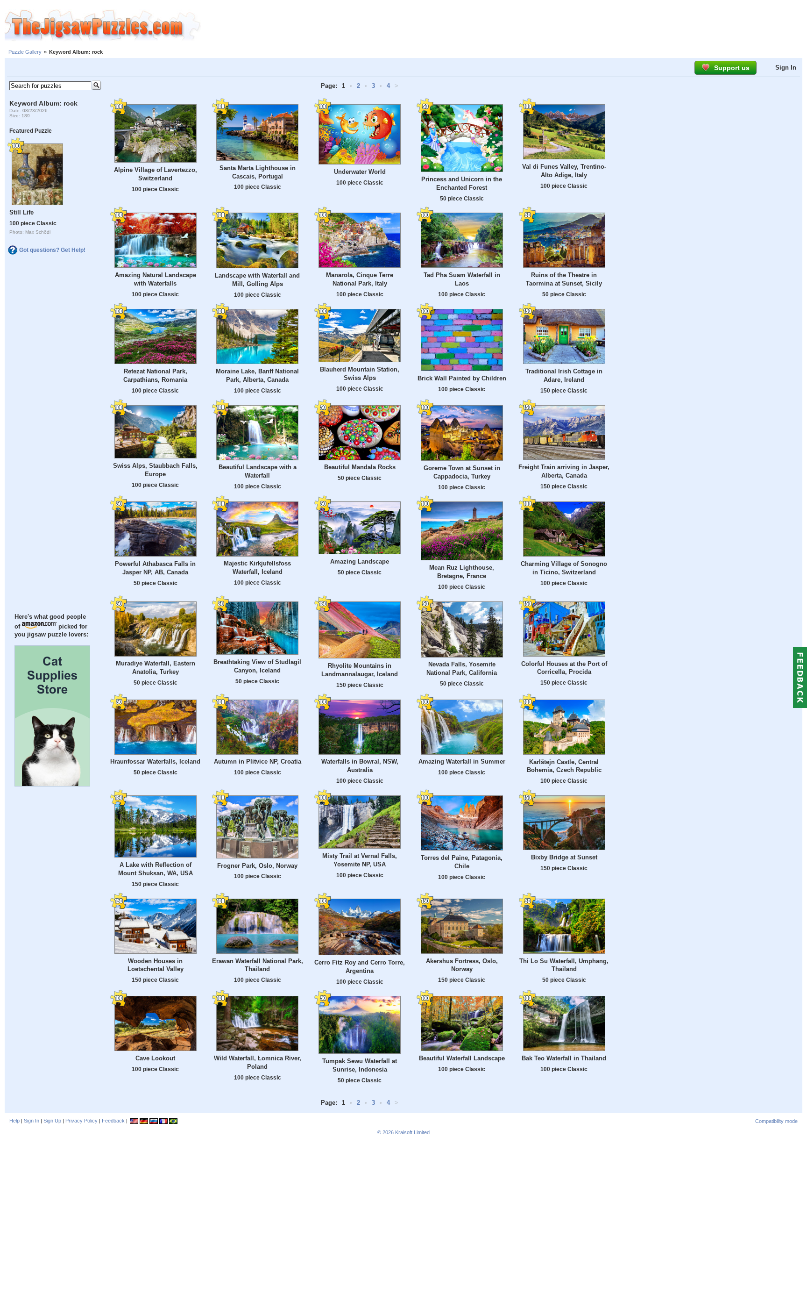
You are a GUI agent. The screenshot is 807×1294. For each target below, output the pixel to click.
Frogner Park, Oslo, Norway (257, 865)
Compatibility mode (776, 1121)
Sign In (785, 67)
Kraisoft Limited (412, 1132)
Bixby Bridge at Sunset (564, 857)
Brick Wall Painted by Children (462, 378)
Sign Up (52, 1120)
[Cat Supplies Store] (52, 784)
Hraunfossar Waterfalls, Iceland (155, 761)
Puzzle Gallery (25, 52)
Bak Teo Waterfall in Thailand (564, 1058)
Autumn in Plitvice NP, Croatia (257, 761)
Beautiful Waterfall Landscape (462, 1058)
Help (14, 1120)
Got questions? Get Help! (52, 250)
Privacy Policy (81, 1120)
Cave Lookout (155, 1058)
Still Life (21, 212)
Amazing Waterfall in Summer (461, 761)
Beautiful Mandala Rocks (360, 467)
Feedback (113, 1120)
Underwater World (360, 171)
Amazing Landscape (359, 561)
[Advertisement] (504, 26)
